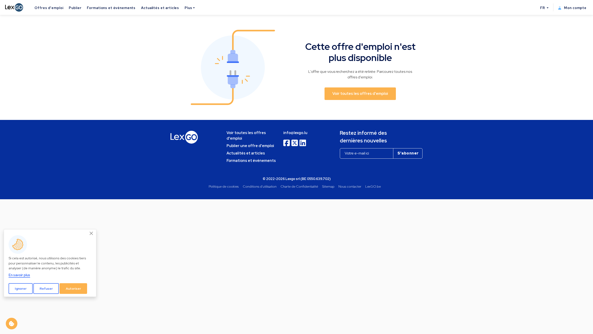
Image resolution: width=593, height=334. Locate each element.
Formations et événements (111, 8)
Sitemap (328, 186)
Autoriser (73, 288)
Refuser (46, 288)
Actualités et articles (160, 8)
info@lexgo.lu (295, 132)
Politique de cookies (224, 186)
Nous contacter (349, 186)
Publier (75, 8)
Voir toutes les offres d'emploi (246, 135)
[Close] (91, 233)
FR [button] (543, 8)
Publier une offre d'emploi (250, 145)
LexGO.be (373, 186)
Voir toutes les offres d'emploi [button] (360, 93)
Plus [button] (188, 8)
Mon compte (575, 8)
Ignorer (21, 288)
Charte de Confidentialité (299, 186)
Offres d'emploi (49, 8)
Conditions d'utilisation (260, 186)
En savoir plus (19, 275)
